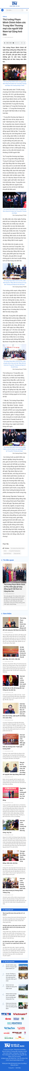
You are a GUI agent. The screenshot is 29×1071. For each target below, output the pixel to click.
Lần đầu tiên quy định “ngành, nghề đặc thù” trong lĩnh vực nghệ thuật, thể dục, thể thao (14, 943)
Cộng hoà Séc (17, 553)
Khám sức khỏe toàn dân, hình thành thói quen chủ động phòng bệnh (11, 1005)
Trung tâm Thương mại (14, 550)
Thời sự (5, 16)
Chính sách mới (9, 910)
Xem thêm (7, 613)
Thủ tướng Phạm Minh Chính (17, 548)
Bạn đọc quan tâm (9, 961)
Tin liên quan (8, 560)
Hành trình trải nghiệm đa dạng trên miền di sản (11, 986)
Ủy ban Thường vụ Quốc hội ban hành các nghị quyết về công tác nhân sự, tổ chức (11, 977)
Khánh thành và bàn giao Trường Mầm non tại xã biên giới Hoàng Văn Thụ (11, 996)
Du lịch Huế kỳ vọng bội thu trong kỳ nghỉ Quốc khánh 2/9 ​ (11, 966)
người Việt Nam (7, 553)
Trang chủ (11, 1067)
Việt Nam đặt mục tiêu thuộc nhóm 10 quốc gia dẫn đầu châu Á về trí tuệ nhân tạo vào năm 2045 (14, 927)
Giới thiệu (18, 1067)
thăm (5, 550)
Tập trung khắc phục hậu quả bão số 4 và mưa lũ (14, 914)
